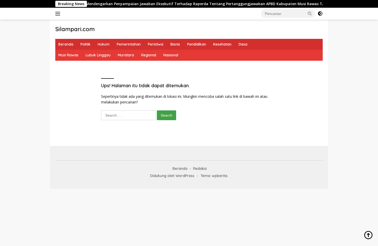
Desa (243, 44)
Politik (85, 44)
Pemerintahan (129, 44)
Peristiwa (155, 44)
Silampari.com (75, 29)
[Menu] (58, 13)
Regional (148, 55)
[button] (310, 13)
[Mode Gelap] (320, 13)
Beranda (65, 44)
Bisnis (175, 44)
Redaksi (200, 168)
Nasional (170, 55)
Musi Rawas (68, 55)
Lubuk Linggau (98, 55)
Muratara (126, 55)
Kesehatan (222, 44)
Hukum (104, 44)
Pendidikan (196, 44)
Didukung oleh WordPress (172, 175)
